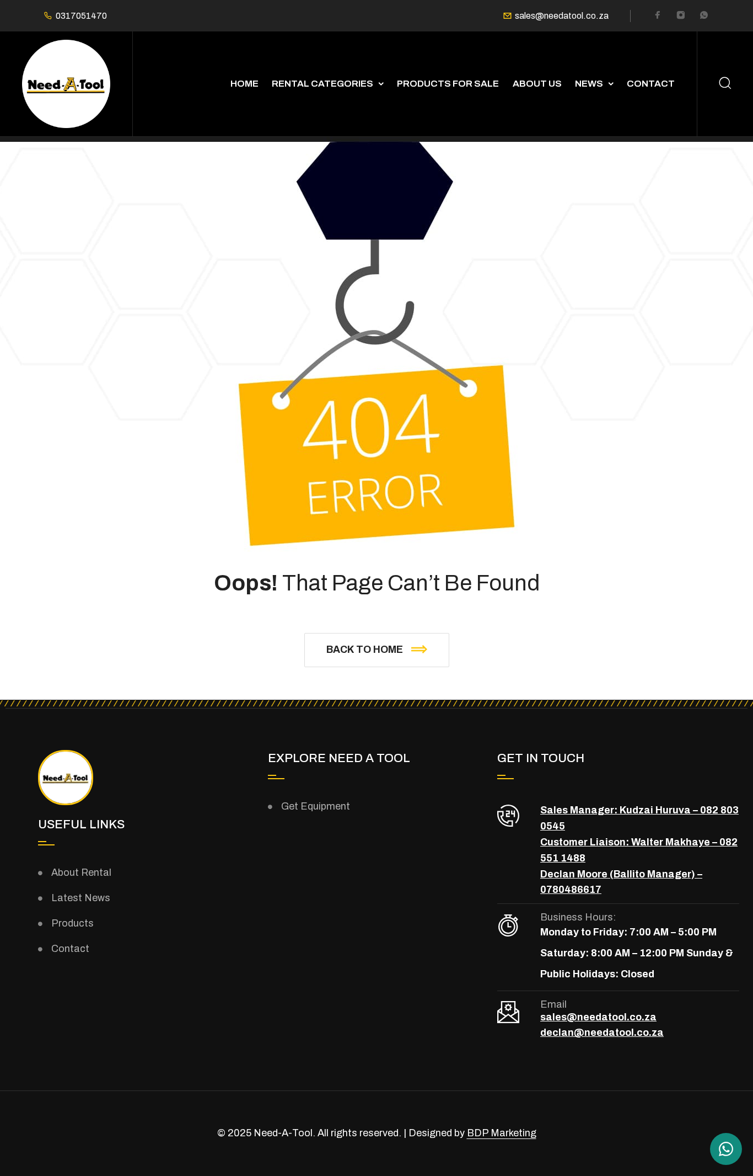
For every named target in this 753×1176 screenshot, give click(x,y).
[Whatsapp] (704, 16)
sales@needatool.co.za (562, 16)
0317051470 (81, 16)
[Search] (725, 84)
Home (244, 83)
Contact (651, 83)
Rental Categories (322, 83)
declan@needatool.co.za (602, 1032)
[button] (376, 650)
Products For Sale (448, 83)
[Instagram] (681, 16)
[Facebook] (658, 16)
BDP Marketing (501, 1132)
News (589, 83)
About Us (537, 83)
